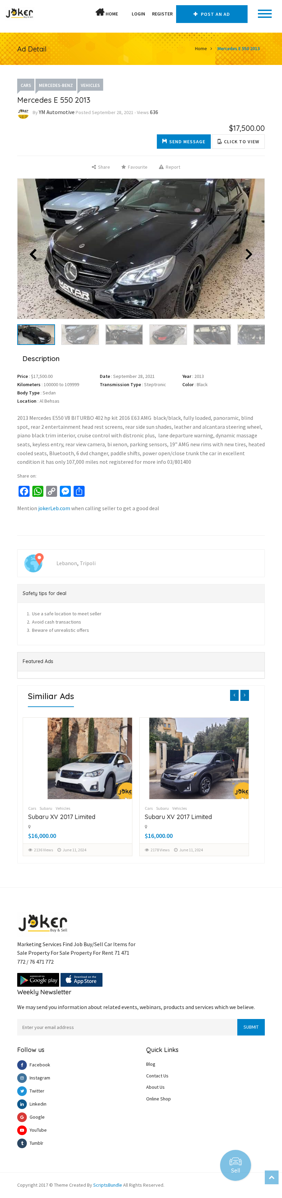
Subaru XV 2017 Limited (61, 817)
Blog (150, 1064)
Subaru (46, 808)
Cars (26, 85)
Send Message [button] (187, 141)
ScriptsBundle (107, 1185)
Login (138, 14)
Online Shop (158, 1099)
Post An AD (214, 14)
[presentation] (234, 695)
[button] (124, 14)
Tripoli (88, 563)
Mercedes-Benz (56, 85)
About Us (155, 1087)
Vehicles (90, 85)
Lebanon (66, 563)
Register (162, 14)
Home (111, 14)
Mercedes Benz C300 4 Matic (186, 817)
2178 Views (43, 849)
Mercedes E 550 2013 (238, 48)
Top (272, 1177)
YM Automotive (57, 112)
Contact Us (157, 1076)
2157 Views (160, 849)
